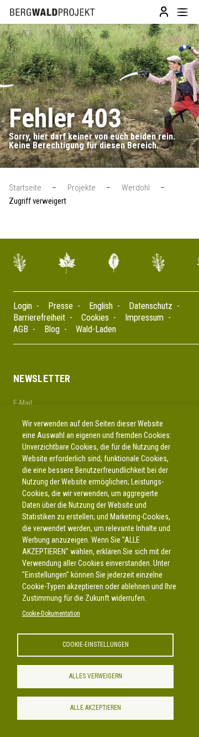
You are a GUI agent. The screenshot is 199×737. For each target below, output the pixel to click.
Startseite (25, 188)
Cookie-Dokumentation (51, 613)
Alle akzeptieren (95, 708)
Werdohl (136, 188)
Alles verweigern (95, 676)
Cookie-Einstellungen (95, 644)
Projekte (81, 188)
